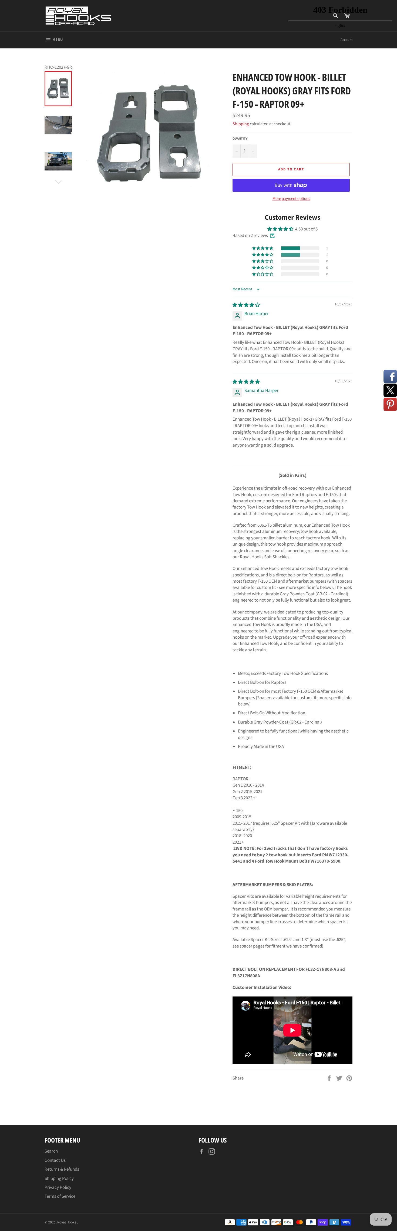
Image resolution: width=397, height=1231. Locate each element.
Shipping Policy (59, 1178)
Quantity (240, 139)
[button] (263, 248)
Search (51, 1151)
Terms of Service (60, 1196)
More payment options (291, 199)
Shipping (241, 124)
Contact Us (55, 1160)
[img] (246, 305)
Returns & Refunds (62, 1169)
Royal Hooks (67, 1222)
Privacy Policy (58, 1187)
